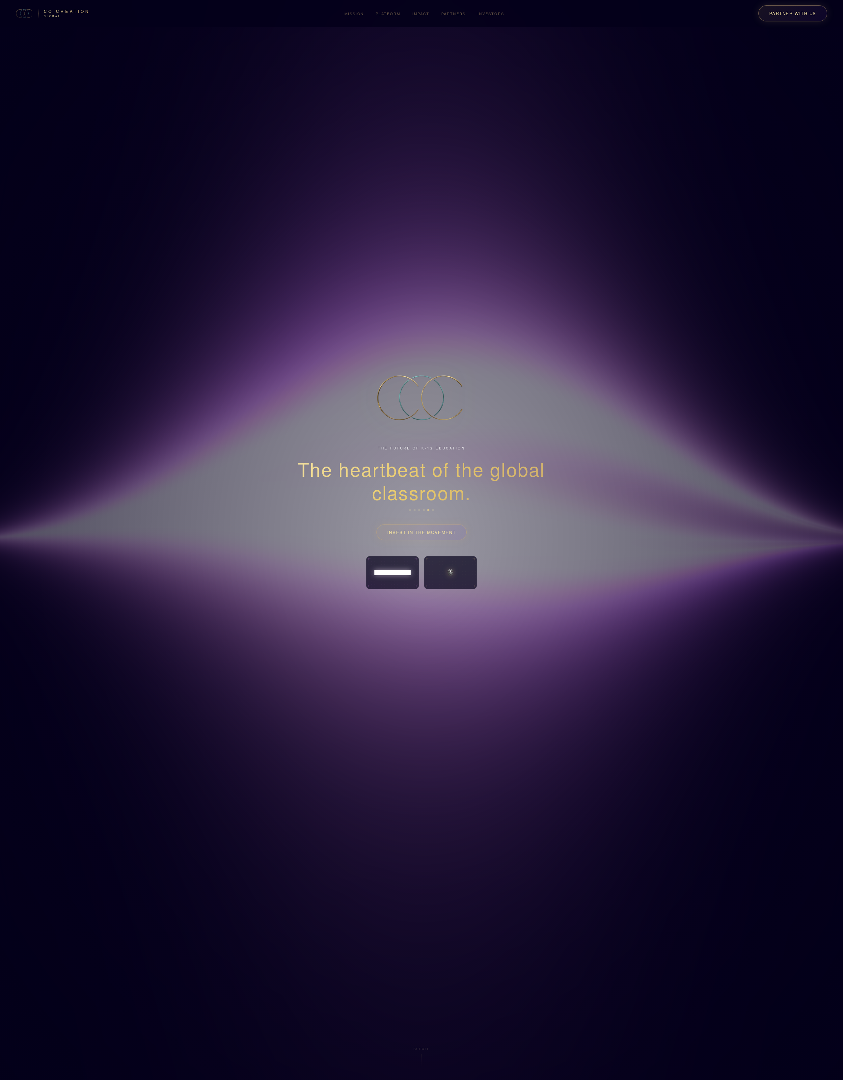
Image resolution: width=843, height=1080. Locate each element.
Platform (388, 13)
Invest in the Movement (421, 532)
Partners (453, 13)
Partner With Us (792, 13)
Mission (354, 13)
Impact (420, 13)
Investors (490, 13)
